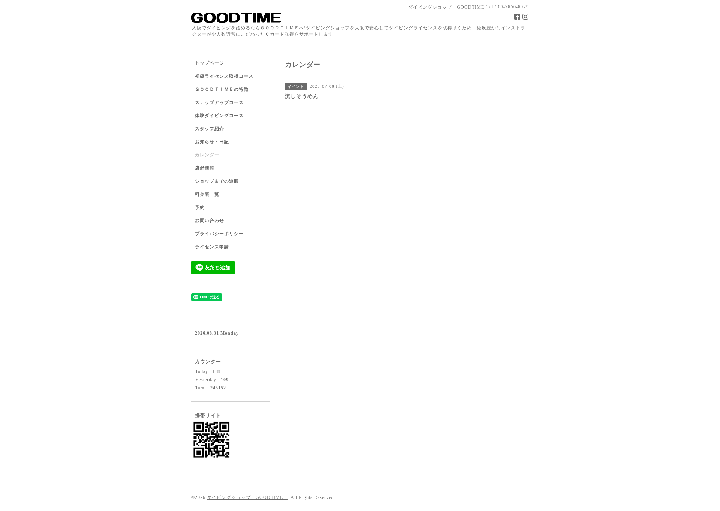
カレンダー (207, 155)
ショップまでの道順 (217, 181)
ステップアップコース (219, 102)
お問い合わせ (209, 220)
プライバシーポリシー (219, 233)
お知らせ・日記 (212, 141)
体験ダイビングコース (219, 115)
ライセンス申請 (212, 246)
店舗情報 (204, 168)
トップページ (209, 63)
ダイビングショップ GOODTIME (247, 497)
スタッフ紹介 (209, 128)
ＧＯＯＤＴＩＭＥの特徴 (222, 89)
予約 (200, 207)
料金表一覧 (207, 194)
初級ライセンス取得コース (224, 76)
